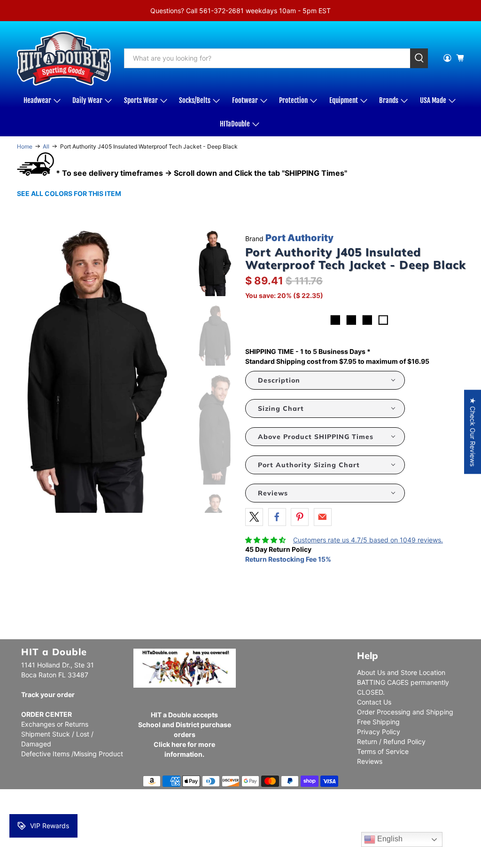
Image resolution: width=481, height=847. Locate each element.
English (389, 839)
